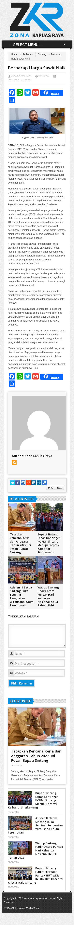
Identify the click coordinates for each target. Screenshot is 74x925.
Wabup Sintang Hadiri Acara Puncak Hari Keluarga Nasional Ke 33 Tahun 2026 (48, 596)
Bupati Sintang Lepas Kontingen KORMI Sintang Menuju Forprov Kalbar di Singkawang (49, 543)
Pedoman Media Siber (27, 908)
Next (59, 487)
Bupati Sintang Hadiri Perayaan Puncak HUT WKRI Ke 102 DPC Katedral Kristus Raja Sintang (35, 875)
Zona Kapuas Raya (21, 76)
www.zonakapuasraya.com (37, 898)
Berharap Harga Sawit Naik (37, 68)
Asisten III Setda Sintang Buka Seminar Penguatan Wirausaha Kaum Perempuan (22, 596)
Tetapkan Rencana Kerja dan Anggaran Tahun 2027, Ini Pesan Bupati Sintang (20, 543)
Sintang (42, 54)
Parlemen (27, 54)
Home (14, 54)
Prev (50, 487)
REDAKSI (9, 908)
